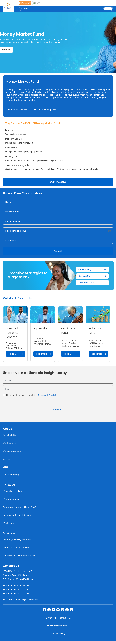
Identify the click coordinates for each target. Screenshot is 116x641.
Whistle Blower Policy (58, 625)
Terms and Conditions (48, 395)
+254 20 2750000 (20, 585)
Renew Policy (84, 269)
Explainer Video (15, 109)
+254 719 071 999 (86, 282)
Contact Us (84, 276)
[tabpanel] (58, 151)
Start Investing (58, 182)
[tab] (33, 123)
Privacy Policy (58, 633)
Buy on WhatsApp (42, 109)
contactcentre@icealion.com (23, 599)
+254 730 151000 (20, 593)
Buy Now (6, 49)
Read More (14, 353)
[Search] (108, 8)
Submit (58, 251)
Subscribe (56, 409)
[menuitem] (58, 435)
